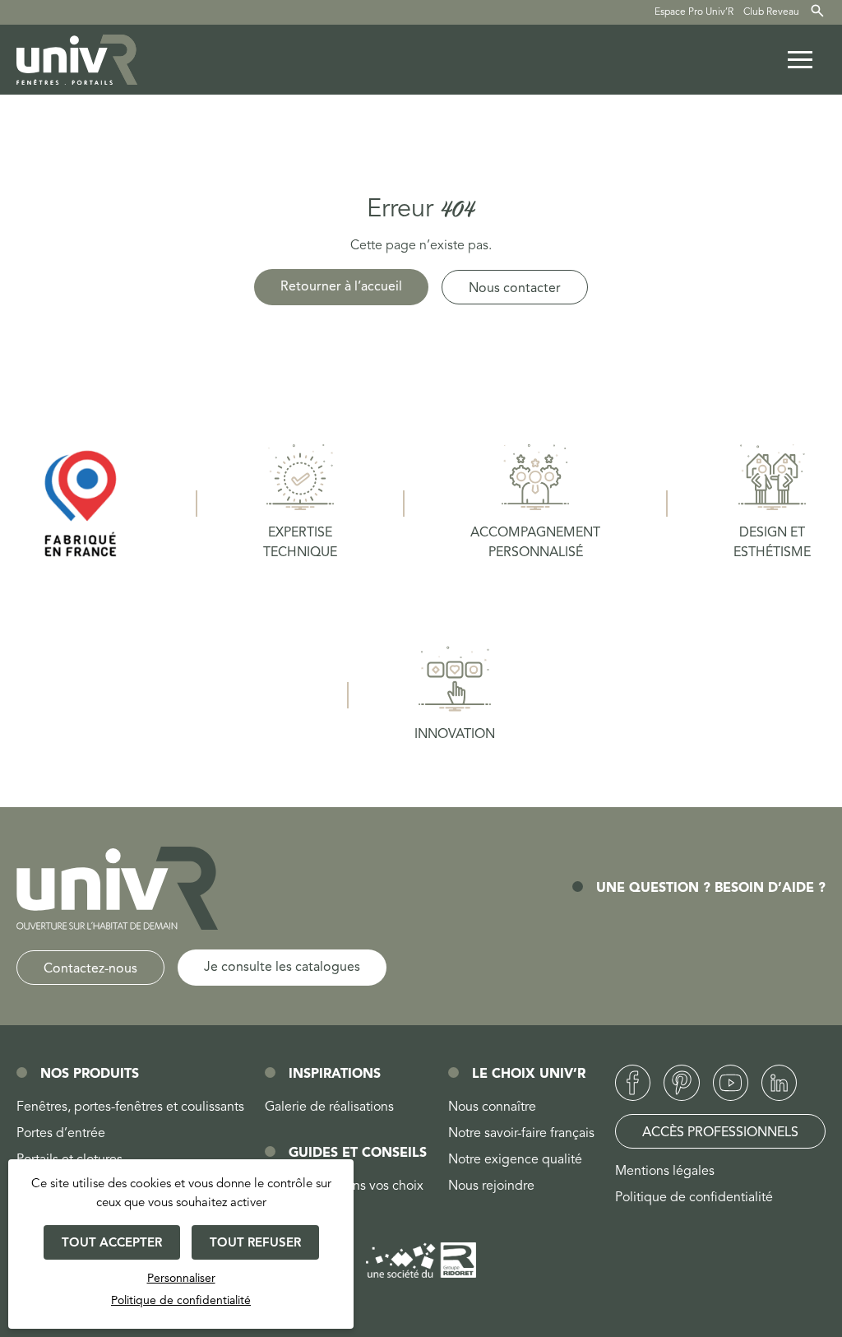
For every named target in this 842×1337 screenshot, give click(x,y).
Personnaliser (181, 1278)
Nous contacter (515, 288)
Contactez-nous (90, 969)
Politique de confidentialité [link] (181, 1301)
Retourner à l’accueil (341, 287)
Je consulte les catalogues (282, 967)
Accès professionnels (720, 1133)
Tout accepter (112, 1243)
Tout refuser (255, 1243)
